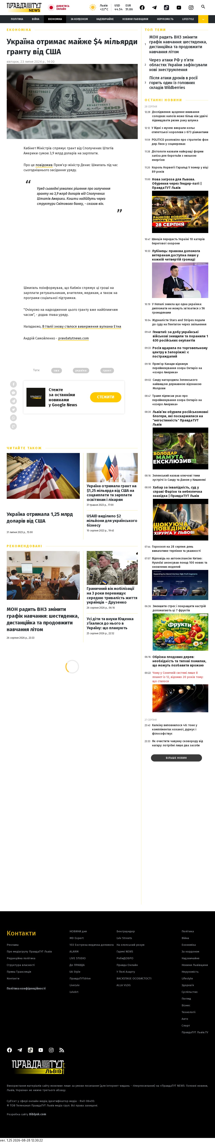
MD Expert (76, 938)
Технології (188, 1012)
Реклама (12, 945)
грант (107, 370)
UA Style (74, 971)
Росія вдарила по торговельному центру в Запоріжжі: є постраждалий (179, 352)
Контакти (21, 932)
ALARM (74, 951)
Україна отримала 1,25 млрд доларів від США (40, 517)
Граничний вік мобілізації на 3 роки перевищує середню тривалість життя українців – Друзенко (112, 596)
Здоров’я (188, 985)
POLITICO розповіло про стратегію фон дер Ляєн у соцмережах (180, 142)
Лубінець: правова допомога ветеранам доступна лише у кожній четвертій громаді (176, 255)
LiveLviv (74, 985)
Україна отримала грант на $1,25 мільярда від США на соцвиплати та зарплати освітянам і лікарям (111, 493)
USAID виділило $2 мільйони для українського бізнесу (112, 520)
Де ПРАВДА (77, 965)
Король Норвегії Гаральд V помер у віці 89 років (180, 170)
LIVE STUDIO (77, 958)
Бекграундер (126, 931)
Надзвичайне (105, 19)
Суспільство (190, 992)
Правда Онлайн (127, 965)
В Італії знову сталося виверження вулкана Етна (81, 326)
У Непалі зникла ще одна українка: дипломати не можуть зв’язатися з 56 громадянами (178, 308)
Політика (17, 19)
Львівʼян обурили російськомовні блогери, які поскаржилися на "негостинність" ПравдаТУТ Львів (180, 418)
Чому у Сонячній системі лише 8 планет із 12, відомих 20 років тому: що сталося (177, 677)
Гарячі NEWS (125, 951)
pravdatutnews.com (73, 338)
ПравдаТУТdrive (80, 978)
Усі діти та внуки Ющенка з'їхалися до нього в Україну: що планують (110, 623)
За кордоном (79, 19)
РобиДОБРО (125, 958)
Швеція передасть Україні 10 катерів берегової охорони (178, 241)
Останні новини (163, 100)
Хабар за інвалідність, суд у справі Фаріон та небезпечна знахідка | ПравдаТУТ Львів (177, 491)
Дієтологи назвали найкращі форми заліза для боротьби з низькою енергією (177, 156)
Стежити (105, 397)
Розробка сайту (26, 1114)
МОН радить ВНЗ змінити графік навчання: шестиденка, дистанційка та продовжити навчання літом (43, 619)
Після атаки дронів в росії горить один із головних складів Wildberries (173, 82)
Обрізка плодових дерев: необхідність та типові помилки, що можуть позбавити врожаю (179, 661)
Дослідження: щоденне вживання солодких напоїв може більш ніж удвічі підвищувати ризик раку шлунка (180, 116)
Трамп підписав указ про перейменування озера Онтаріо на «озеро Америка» (177, 400)
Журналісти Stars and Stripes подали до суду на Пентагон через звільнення (179, 322)
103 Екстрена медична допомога (91, 945)
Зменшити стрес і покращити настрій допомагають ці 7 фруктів (179, 608)
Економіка (55, 19)
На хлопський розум (130, 945)
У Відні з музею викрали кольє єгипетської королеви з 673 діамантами (180, 130)
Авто (185, 1019)
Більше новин (176, 757)
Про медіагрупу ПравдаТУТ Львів (29, 951)
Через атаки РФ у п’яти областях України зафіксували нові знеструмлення (178, 65)
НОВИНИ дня (78, 931)
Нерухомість (165, 19)
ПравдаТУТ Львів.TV (195, 1032)
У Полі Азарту (126, 971)
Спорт (186, 1025)
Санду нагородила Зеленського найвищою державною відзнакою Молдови (177, 384)
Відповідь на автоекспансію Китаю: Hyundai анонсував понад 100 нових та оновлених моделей (179, 563)
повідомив (44, 165)
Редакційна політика (21, 958)
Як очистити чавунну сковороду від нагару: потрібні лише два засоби (177, 743)
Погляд (186, 998)
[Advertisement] (74, 245)
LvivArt (73, 992)
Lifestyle (188, 19)
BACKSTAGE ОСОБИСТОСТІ (134, 978)
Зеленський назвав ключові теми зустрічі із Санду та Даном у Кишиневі (179, 478)
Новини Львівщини (135, 19)
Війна (35, 19)
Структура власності (21, 965)
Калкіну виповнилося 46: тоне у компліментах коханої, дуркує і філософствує (174, 729)
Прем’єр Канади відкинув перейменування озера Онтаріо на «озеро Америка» (177, 368)
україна (81, 370)
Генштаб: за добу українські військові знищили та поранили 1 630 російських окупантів (180, 336)
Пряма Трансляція (19, 971)
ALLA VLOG (124, 985)
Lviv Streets (124, 938)
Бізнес (186, 1005)
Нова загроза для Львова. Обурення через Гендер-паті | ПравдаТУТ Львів (177, 183)
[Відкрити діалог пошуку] (203, 7)
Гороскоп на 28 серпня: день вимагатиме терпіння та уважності (176, 549)
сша (56, 370)
